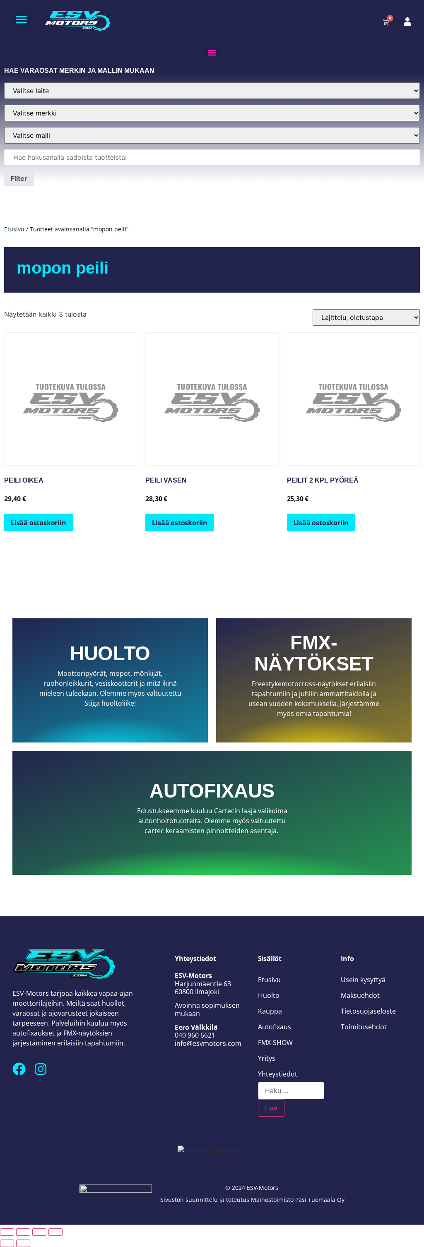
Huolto (268, 995)
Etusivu (14, 229)
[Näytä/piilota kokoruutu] (23, 1232)
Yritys (266, 1058)
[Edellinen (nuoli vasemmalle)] (7, 1243)
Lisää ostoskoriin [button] (38, 522)
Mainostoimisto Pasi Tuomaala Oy (297, 1200)
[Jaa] (39, 1232)
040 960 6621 (195, 1035)
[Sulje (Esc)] (55, 1232)
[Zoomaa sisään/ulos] (7, 1232)
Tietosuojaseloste (368, 1011)
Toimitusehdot (364, 1026)
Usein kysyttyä (363, 979)
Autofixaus (274, 1026)
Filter (19, 178)
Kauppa (270, 1011)
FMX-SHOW (275, 1042)
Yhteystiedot (277, 1074)
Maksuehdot (360, 995)
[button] (21, 19)
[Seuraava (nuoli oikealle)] (23, 1243)
